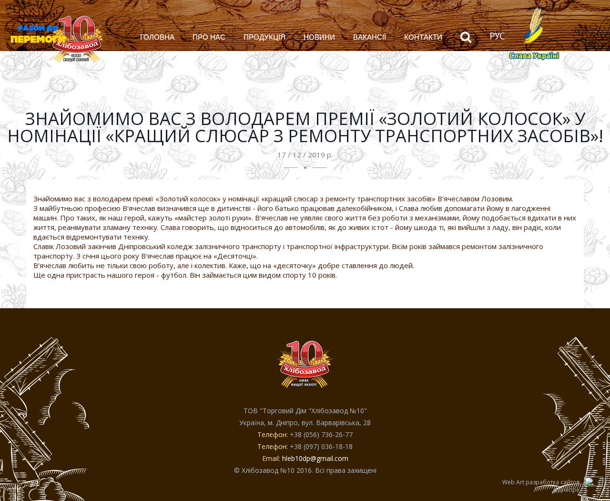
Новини (319, 37)
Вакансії (369, 37)
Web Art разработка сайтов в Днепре (541, 486)
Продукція (264, 37)
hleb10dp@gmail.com (315, 458)
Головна (157, 37)
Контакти (423, 37)
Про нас (209, 37)
